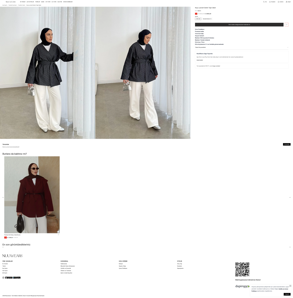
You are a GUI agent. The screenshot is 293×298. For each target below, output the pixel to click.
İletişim (121, 263)
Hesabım (179, 266)
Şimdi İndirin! (200, 60)
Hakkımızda (64, 263)
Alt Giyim (4, 273)
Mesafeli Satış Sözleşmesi (68, 266)
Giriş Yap (179, 263)
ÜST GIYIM (47, 1)
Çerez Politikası (123, 268)
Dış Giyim (4, 268)
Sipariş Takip (122, 266)
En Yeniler (5, 263)
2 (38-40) (198, 18)
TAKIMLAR (37, 1)
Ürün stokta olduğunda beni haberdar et (239, 24)
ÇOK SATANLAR (30, 1)
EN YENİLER (22, 1)
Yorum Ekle (286, 144)
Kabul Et (287, 294)
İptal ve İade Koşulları (66, 273)
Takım (4, 266)
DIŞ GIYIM (60, 1)
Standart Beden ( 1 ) (207, 18)
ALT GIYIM (54, 1)
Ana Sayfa (4, 5)
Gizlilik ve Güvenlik (66, 268)
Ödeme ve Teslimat (66, 270)
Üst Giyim (4, 270)
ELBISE (42, 1)
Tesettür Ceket (21, 5)
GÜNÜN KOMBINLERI (67, 1)
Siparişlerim (180, 268)
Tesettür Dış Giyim (12, 5)
